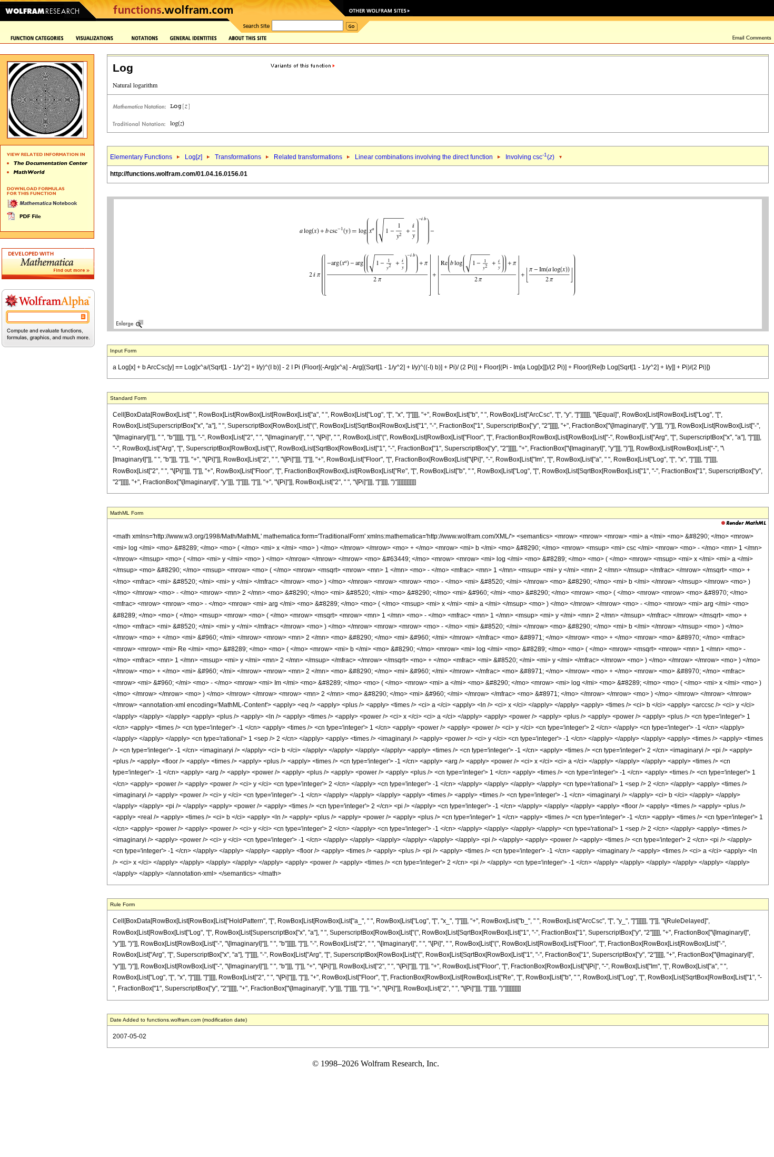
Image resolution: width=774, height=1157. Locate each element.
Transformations (238, 157)
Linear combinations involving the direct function (424, 157)
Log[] (193, 157)
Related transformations (308, 157)
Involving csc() (529, 157)
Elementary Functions (141, 157)
